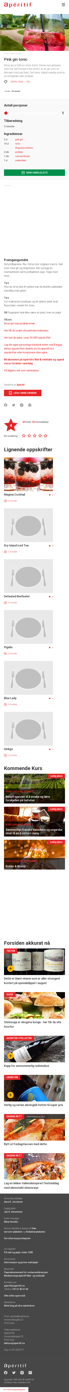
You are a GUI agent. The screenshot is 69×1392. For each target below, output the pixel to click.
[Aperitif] (17, 5)
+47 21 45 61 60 (20, 1289)
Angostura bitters (24, 148)
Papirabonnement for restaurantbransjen (26, 1272)
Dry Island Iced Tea (16, 545)
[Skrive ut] (29, 405)
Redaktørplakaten (35, 1231)
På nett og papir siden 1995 (18, 1252)
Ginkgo (8, 749)
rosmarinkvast (22, 156)
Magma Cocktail (14, 494)
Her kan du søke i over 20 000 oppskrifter (27, 337)
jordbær (19, 152)
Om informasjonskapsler (17, 1238)
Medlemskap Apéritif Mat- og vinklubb (24, 1275)
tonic (17, 143)
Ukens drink (16, 81)
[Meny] (63, 4)
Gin (28, 81)
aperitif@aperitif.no (14, 1285)
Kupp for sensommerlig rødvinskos (26, 1065)
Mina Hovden (11, 1221)
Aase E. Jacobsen (13, 1202)
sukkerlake (20, 160)
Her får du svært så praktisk (19, 330)
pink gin (19, 139)
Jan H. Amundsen (13, 1211)
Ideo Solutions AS (21, 1382)
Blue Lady (10, 698)
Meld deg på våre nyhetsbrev (19, 1305)
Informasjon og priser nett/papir (21, 1262)
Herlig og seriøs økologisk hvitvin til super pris (33, 1105)
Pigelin (8, 647)
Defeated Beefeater (17, 596)
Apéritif (21, 384)
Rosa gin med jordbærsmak (19, 323)
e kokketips (41, 330)
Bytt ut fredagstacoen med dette (25, 1144)
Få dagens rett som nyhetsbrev (21, 370)
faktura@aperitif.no (14, 1343)
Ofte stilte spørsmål (14, 1295)
